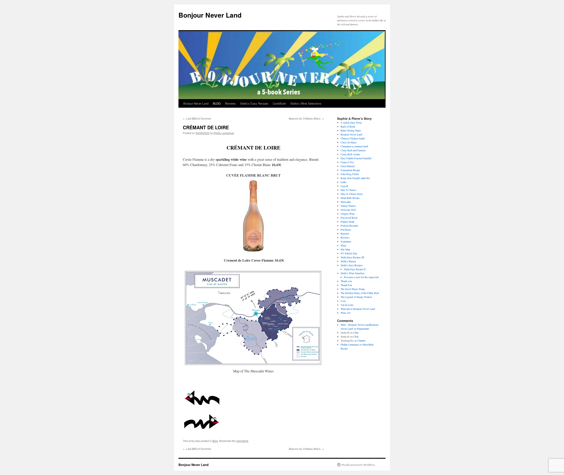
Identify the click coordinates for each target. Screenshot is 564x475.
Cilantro (361, 340)
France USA (347, 162)
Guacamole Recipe (350, 170)
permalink (242, 441)
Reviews (230, 103)
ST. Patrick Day (349, 253)
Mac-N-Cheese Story (352, 194)
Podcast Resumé (349, 225)
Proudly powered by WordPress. (358, 464)
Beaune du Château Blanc (306, 118)
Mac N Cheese (348, 190)
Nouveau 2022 (348, 209)
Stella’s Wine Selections (305, 103)
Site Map (345, 249)
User (343, 301)
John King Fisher (350, 174)
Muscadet (346, 201)
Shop (343, 245)
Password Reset (349, 217)
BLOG (217, 103)
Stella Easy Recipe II (354, 269)
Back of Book (348, 126)
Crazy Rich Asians (350, 154)
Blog (215, 441)
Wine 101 (346, 312)
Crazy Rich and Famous (353, 150)
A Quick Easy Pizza (351, 122)
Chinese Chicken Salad (353, 138)
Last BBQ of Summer (197, 118)
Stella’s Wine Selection (352, 273)
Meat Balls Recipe (350, 198)
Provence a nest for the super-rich (361, 277)
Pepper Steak (347, 221)
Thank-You (346, 285)
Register (345, 233)
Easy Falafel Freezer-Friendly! (356, 158)
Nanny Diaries (348, 205)
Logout (344, 186)
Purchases (346, 229)
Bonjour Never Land (209, 15)
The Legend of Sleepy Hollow (356, 297)
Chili (355, 332)
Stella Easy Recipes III (352, 257)
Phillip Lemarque (223, 133)
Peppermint (363, 328)
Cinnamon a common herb (354, 146)
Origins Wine (348, 213)
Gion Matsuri (348, 166)
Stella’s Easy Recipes (254, 103)
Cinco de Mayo (349, 142)
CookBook (279, 103)
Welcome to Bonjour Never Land (358, 309)
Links (344, 182)
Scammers (346, 241)
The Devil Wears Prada (353, 289)
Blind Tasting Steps (351, 130)
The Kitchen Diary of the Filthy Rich (360, 293)
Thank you (346, 281)
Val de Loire (347, 305)
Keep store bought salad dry (355, 178)
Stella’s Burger (348, 261)
